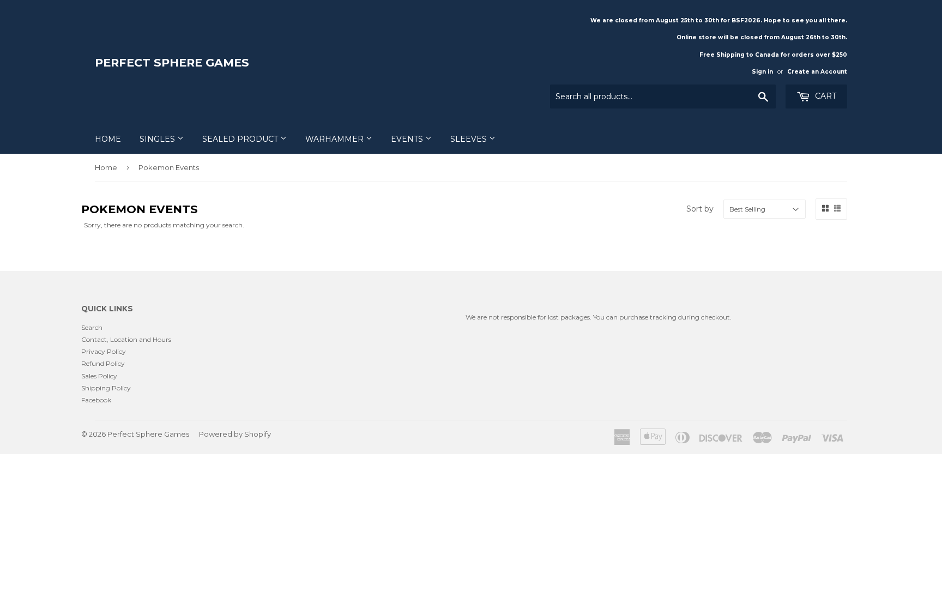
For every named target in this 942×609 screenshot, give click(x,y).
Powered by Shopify (235, 434)
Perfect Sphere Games (172, 62)
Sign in (762, 71)
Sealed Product (241, 139)
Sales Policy (99, 376)
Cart (824, 96)
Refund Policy (103, 363)
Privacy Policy (103, 351)
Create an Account (817, 71)
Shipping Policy (106, 388)
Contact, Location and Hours (126, 339)
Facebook (96, 400)
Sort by (700, 209)
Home (108, 139)
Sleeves (469, 139)
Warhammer (335, 139)
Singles (158, 139)
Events (408, 139)
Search (91, 327)
